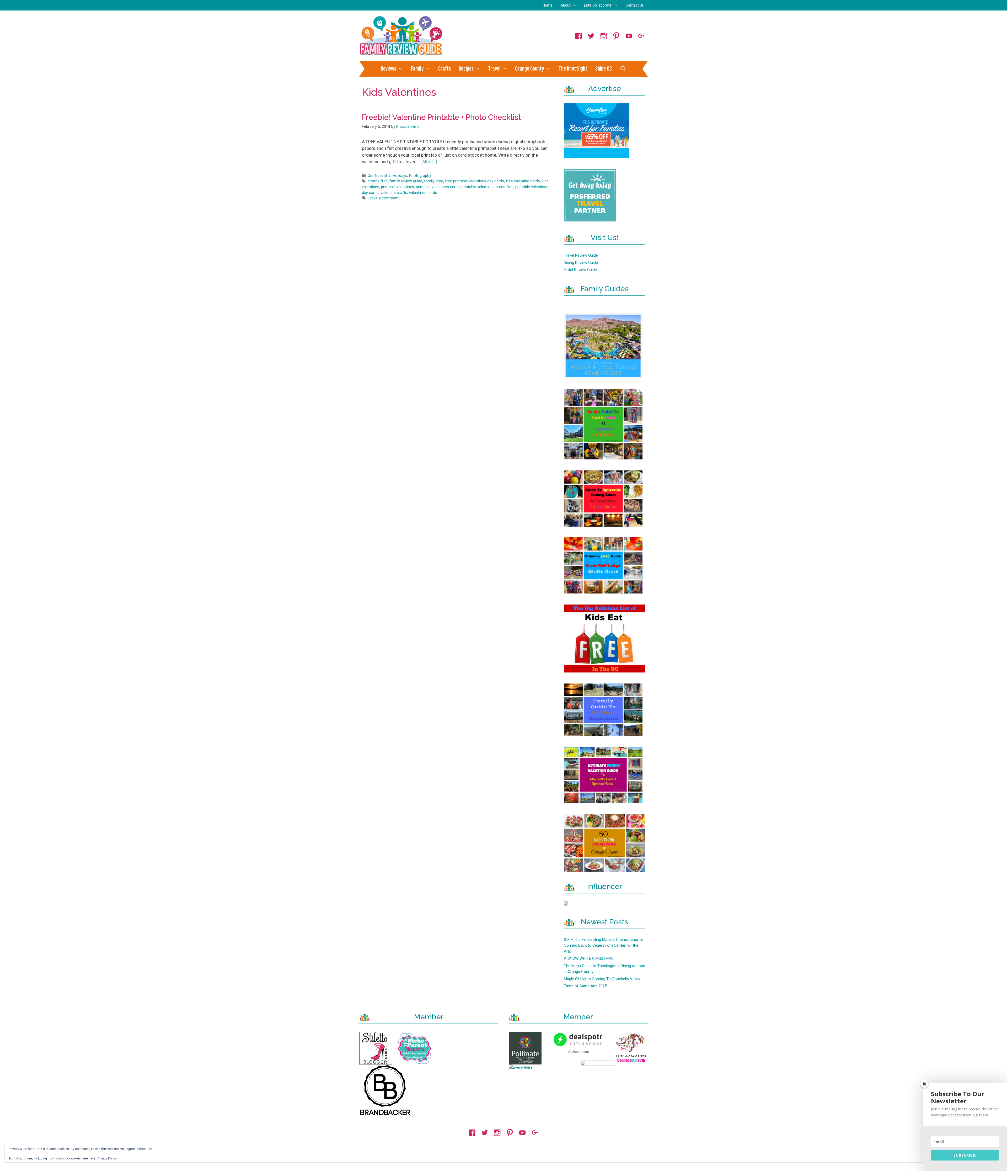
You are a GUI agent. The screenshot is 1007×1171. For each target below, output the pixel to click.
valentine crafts (394, 192)
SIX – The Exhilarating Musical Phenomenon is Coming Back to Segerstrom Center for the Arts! (603, 945)
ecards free (378, 181)
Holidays (400, 175)
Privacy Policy (107, 1158)
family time (433, 181)
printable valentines (397, 187)
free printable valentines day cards (474, 181)
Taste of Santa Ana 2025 (585, 986)
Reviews (388, 69)
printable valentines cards (438, 187)
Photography (420, 175)
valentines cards (423, 192)
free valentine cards (523, 181)
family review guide (405, 181)
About (565, 5)
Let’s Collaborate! (598, 5)
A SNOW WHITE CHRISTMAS (589, 958)
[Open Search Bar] (623, 69)
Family (417, 69)
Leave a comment (383, 198)
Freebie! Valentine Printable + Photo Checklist (441, 117)
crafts (385, 175)
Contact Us (635, 5)
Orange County (529, 69)
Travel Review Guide (581, 255)
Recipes (466, 69)
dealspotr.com (578, 1051)
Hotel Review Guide (580, 269)
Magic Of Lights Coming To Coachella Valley (602, 979)
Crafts (444, 69)
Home (548, 5)
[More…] (429, 161)
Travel (494, 69)
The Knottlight (573, 69)
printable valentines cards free (487, 187)
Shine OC (603, 69)
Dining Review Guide (581, 262)
